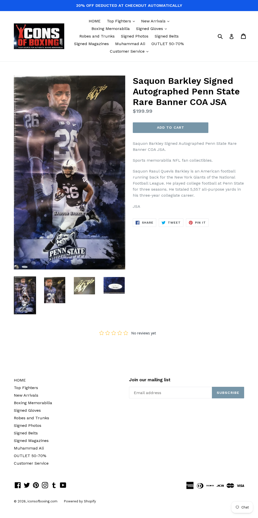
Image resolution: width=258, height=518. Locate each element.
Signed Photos (134, 36)
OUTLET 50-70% (167, 43)
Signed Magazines (91, 43)
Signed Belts (167, 36)
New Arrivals (156, 20)
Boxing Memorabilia (110, 28)
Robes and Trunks (97, 36)
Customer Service (130, 51)
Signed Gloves (152, 28)
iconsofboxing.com (42, 501)
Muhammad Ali (130, 43)
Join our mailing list (150, 379)
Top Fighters (122, 20)
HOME (95, 21)
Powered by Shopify (80, 501)
